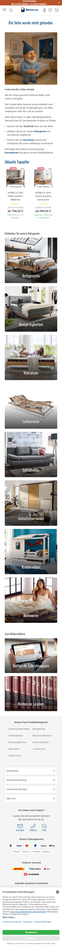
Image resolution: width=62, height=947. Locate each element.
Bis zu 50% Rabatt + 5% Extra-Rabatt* (28, 4)
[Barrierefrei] (44, 10)
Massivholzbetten (42, 735)
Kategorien (40, 131)
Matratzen (14, 749)
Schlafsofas (15, 755)
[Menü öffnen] (5, 10)
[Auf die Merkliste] (22, 169)
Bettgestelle (39, 729)
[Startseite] (29, 10)
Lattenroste (39, 749)
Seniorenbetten (41, 742)
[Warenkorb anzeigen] (57, 10)
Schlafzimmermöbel (19, 729)
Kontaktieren (12, 152)
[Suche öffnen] (11, 10)
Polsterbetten (16, 735)
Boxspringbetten (17, 742)
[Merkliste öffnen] (50, 10)
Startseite (29, 140)
